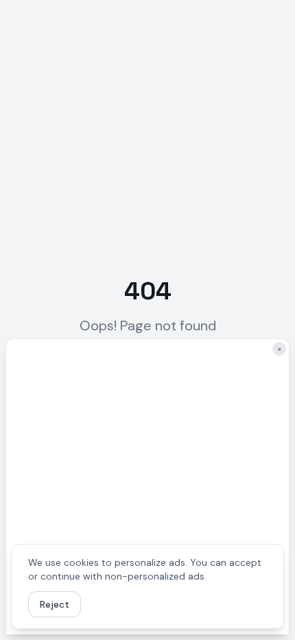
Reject (54, 604)
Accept (114, 604)
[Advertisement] (147, 487)
